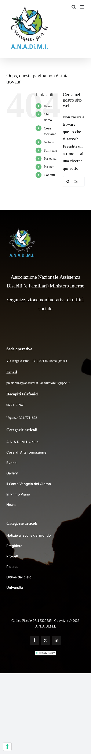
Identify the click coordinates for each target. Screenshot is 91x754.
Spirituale (50, 150)
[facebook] (34, 640)
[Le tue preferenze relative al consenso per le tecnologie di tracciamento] (7, 747)
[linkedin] (56, 640)
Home (48, 106)
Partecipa (50, 158)
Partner (49, 166)
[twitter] (45, 640)
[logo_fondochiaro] (22, 229)
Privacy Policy (47, 652)
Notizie (49, 142)
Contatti (49, 175)
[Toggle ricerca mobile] (74, 7)
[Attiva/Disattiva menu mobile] (82, 7)
